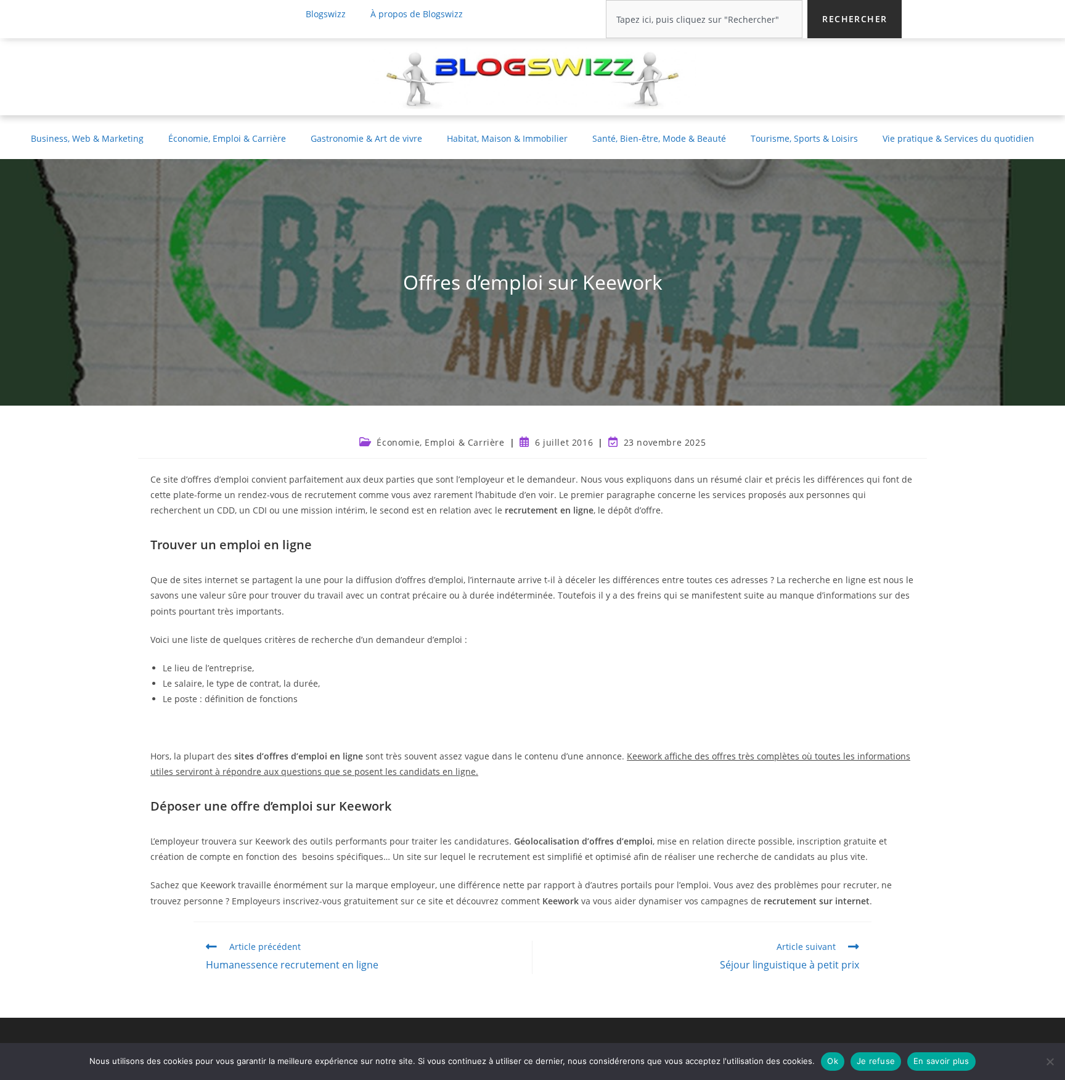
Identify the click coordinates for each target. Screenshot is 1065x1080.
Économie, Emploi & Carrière (227, 138)
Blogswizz (326, 14)
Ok (832, 1061)
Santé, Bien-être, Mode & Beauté (659, 138)
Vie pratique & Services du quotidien (958, 138)
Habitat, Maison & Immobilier (507, 138)
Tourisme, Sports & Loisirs (804, 138)
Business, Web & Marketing (87, 138)
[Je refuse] (1049, 1061)
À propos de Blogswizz (416, 14)
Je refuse (876, 1061)
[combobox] (704, 19)
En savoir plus (941, 1061)
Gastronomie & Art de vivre (366, 138)
